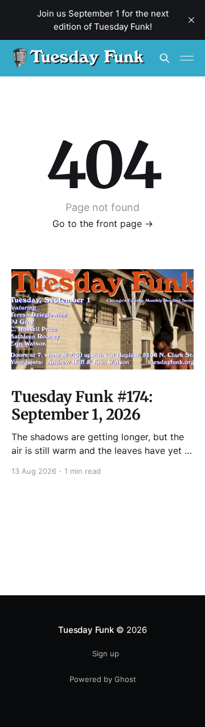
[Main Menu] (186, 58)
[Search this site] (164, 58)
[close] (191, 20)
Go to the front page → (102, 223)
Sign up (105, 653)
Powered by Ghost (102, 679)
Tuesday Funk (85, 629)
